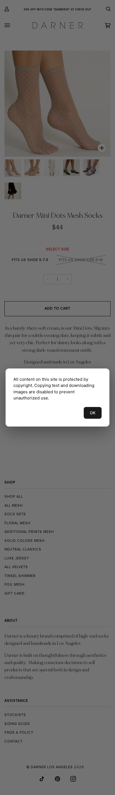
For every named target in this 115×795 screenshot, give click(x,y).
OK (92, 412)
